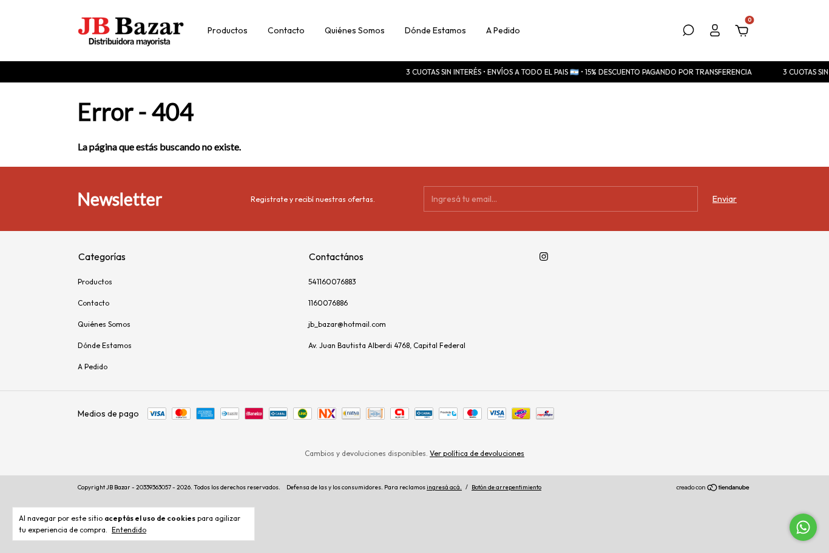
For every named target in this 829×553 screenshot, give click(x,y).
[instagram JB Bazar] (544, 256)
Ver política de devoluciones (477, 453)
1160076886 (328, 302)
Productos (228, 30)
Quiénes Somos (355, 30)
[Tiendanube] (713, 488)
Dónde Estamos (435, 30)
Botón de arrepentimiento (506, 487)
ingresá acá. (444, 487)
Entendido (129, 529)
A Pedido (503, 30)
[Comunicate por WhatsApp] (803, 527)
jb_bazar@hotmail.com (347, 324)
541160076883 (332, 281)
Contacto (286, 30)
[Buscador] (688, 32)
